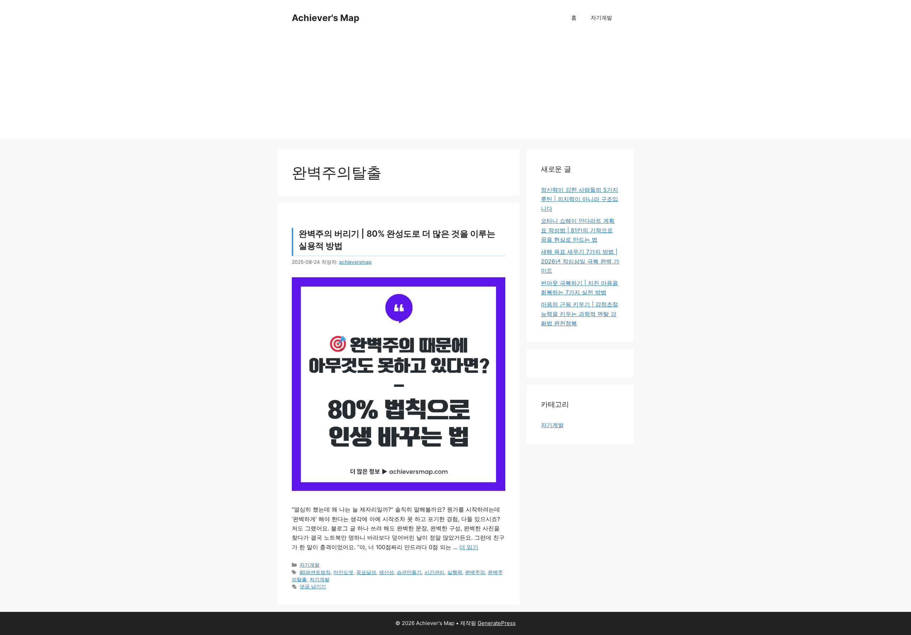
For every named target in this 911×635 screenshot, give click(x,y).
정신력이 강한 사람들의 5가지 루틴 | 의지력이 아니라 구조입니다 (579, 199)
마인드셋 (343, 572)
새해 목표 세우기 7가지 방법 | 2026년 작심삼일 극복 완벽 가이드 (580, 261)
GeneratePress (497, 623)
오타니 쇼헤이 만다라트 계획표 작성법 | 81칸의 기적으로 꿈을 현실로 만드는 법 (578, 230)
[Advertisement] (455, 89)
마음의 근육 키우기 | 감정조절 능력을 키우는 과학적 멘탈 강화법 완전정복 (579, 314)
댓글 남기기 (313, 586)
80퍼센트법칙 (315, 572)
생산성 (386, 572)
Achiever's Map (325, 17)
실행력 (454, 572)
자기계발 (601, 17)
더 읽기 (468, 547)
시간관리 (434, 572)
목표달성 (366, 572)
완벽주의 (475, 572)
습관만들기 (409, 572)
